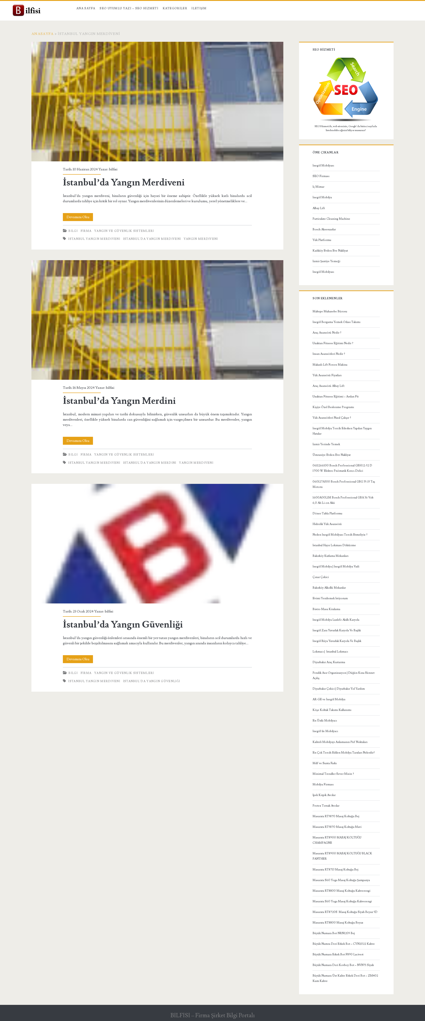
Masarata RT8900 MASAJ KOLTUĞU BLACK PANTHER (342, 856)
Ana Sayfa (85, 8)
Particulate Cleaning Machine (331, 219)
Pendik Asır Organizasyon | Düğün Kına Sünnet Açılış (344, 675)
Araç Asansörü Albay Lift (328, 386)
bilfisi (113, 169)
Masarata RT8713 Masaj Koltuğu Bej (335, 869)
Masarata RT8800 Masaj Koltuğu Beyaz (338, 922)
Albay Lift (319, 208)
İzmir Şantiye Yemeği (326, 261)
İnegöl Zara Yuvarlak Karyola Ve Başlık (337, 630)
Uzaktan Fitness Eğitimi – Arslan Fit (336, 396)
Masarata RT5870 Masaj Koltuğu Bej (336, 816)
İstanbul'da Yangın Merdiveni (152, 239)
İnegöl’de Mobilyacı (325, 731)
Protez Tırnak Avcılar (326, 805)
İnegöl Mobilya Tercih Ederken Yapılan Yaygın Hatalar (342, 431)
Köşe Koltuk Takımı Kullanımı (332, 710)
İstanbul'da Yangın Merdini (149, 463)
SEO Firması (321, 176)
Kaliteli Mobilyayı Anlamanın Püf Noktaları (340, 742)
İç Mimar (318, 187)
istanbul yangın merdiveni (94, 239)
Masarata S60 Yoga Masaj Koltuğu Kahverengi (342, 901)
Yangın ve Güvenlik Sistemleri (124, 231)
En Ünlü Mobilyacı (325, 720)
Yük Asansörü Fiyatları (327, 375)
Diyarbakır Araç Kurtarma (329, 662)
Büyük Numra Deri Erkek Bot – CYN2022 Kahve (344, 944)
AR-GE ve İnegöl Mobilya (329, 699)
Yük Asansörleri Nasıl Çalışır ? (332, 418)
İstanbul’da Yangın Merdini (157, 320)
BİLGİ (73, 231)
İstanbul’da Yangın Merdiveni (157, 102)
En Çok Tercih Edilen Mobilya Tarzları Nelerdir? (344, 752)
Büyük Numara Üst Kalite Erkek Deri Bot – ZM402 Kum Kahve (345, 978)
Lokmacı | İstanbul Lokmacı (330, 651)
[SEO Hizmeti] (346, 121)
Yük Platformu (322, 240)
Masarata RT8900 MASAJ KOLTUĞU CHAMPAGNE (337, 840)
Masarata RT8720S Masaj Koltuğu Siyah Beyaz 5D (345, 912)
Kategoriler (175, 8)
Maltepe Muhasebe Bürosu (330, 311)
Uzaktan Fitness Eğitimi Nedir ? (333, 343)
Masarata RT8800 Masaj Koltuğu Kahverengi (341, 891)
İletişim (199, 8)
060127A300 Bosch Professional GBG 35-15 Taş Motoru (344, 484)
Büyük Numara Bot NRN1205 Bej (334, 933)
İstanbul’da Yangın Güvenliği (157, 544)
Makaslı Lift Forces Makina (330, 364)
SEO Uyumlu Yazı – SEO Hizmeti (129, 8)
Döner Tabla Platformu (327, 513)
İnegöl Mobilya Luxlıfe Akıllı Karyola (336, 620)
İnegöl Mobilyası (323, 165)
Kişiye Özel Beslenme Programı (333, 407)
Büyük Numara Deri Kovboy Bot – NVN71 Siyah (343, 965)
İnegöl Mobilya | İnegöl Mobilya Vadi (336, 566)
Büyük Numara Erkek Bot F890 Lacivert (338, 954)
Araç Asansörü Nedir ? (327, 332)
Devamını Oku (80, 218)
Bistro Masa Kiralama (326, 609)
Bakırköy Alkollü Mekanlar (329, 588)
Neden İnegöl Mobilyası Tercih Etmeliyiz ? (340, 534)
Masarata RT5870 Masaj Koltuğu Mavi (337, 827)
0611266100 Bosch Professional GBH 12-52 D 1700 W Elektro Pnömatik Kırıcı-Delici (342, 468)
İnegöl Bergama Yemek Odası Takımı (336, 322)
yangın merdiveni (201, 239)
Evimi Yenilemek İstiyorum (330, 598)
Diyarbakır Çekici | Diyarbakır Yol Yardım (339, 689)
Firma (86, 231)
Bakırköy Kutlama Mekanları (330, 556)
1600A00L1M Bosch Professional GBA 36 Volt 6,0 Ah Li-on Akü (343, 500)
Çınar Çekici (321, 577)
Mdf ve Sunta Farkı (325, 763)
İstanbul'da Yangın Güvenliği (151, 681)
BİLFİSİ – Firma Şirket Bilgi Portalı (212, 1015)
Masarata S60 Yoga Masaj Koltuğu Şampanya (341, 880)
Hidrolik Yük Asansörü (327, 524)
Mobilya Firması (323, 784)
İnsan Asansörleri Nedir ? (329, 354)
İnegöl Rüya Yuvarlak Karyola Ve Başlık (337, 641)
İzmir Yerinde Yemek (326, 444)
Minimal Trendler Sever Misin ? (333, 774)
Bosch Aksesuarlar (324, 229)
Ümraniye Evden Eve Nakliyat (332, 455)
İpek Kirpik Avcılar (324, 795)
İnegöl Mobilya (322, 197)
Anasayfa (42, 34)
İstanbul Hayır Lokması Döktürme (334, 545)
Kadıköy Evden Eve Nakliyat (330, 250)
